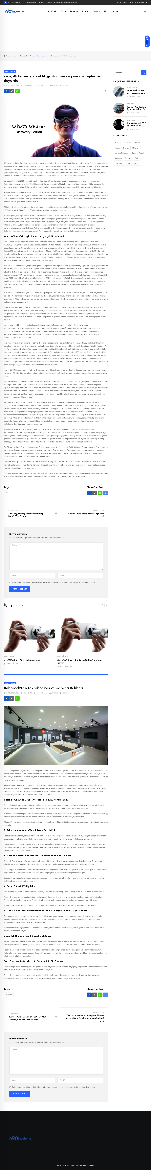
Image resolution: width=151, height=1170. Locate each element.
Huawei (117, 148)
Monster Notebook (121, 153)
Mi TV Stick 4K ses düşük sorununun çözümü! (135, 93)
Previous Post (16, 510)
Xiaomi (136, 163)
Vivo (7, 493)
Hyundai (126, 148)
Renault (141, 153)
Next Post (97, 511)
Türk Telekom (119, 163)
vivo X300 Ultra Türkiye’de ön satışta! (22, 660)
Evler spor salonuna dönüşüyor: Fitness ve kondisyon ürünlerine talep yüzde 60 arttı (85, 1018)
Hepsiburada (126, 143)
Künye (115, 11)
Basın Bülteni (9, 656)
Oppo (134, 153)
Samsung (128, 158)
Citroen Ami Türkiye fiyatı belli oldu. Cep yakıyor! (136, 109)
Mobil (106, 11)
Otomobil (96, 11)
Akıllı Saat (131, 120)
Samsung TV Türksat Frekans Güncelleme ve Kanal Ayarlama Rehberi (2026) (49, 2)
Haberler (85, 11)
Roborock (9, 995)
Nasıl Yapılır (132, 87)
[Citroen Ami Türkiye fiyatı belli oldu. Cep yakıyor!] (118, 108)
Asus (117, 143)
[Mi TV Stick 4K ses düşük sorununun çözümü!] (118, 91)
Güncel (63, 11)
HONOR (137, 143)
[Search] (141, 11)
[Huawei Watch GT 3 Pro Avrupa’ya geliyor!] (118, 124)
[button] (102, 605)
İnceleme (74, 11)
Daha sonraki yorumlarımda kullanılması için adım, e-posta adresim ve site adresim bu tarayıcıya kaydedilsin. (54, 582)
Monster (135, 148)
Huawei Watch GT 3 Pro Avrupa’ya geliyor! (136, 125)
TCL (136, 158)
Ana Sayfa (52, 11)
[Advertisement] (75, 34)
